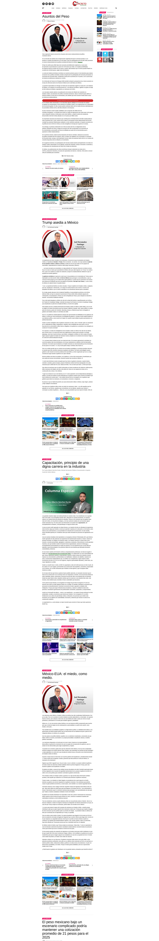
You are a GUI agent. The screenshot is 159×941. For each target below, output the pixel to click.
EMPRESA (64, 8)
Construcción (56, 615)
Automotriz (83, 8)
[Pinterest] (66, 161)
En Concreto (50, 482)
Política (90, 8)
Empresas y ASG (103, 8)
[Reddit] (62, 161)
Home (53, 8)
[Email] (71, 161)
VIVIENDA (58, 8)
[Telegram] (74, 161)
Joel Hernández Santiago (53, 227)
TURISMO (77, 8)
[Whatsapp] (69, 161)
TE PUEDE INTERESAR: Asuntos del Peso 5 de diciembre (67, 100)
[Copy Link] (76, 161)
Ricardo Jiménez (51, 21)
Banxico (80, 62)
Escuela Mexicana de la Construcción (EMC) (60, 553)
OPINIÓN (96, 8)
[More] (79, 161)
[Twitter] (59, 161)
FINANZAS (70, 8)
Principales (56, 401)
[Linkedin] (64, 161)
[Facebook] (57, 161)
